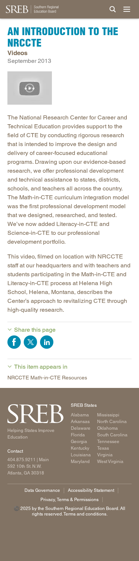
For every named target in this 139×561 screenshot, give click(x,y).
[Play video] (29, 88)
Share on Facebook (14, 342)
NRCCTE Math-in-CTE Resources (47, 378)
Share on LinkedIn (46, 342)
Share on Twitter (30, 342)
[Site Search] (113, 9)
